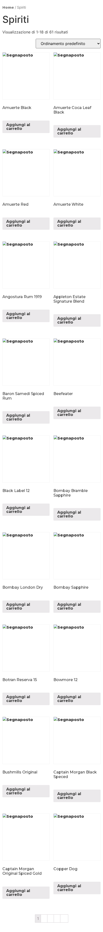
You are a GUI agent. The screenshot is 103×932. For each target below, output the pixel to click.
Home (8, 7)
